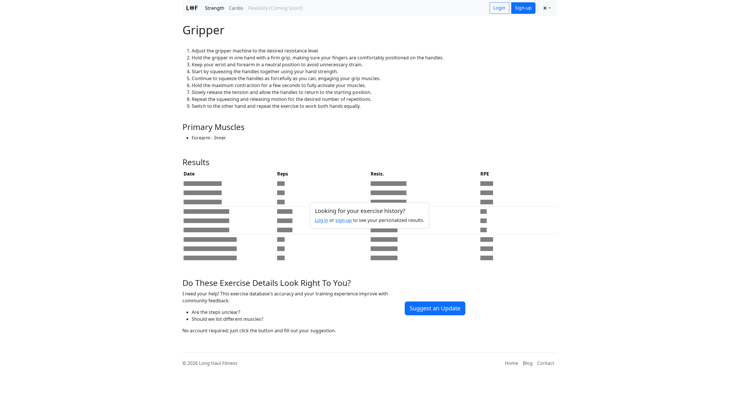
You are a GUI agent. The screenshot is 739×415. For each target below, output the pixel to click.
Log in (321, 220)
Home (511, 363)
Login (499, 8)
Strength (214, 8)
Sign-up (523, 8)
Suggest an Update (435, 308)
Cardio (236, 8)
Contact (545, 363)
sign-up (343, 220)
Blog (528, 363)
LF (192, 8)
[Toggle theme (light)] (546, 8)
